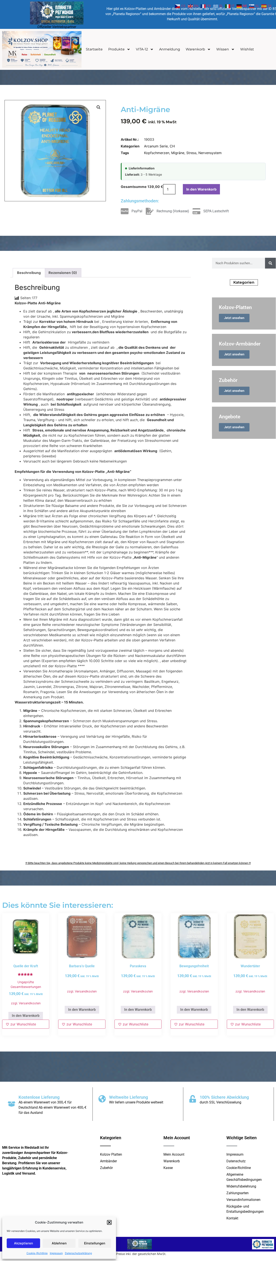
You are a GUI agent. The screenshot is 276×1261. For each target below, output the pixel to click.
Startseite (94, 49)
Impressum (56, 1253)
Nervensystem (210, 153)
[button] (109, 1222)
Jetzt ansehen (234, 318)
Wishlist (247, 49)
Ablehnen (59, 1243)
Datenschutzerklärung (78, 1253)
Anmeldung (169, 49)
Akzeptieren (23, 1243)
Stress (191, 153)
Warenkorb (195, 49)
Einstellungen (94, 1243)
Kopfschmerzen (156, 153)
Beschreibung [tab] (29, 272)
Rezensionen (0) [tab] (63, 272)
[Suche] (270, 263)
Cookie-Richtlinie (37, 1253)
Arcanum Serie (156, 146)
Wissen (222, 49)
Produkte (116, 49)
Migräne (177, 153)
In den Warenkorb (201, 189)
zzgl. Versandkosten (26, 1003)
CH (172, 146)
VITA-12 (142, 49)
